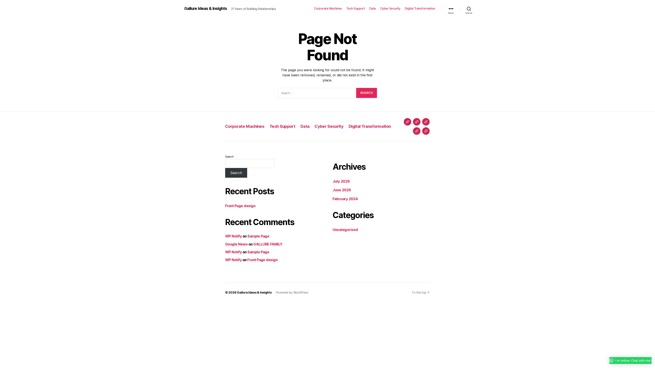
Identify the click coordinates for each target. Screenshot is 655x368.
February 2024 (345, 199)
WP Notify (233, 236)
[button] (630, 360)
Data (372, 8)
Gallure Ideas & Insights (205, 8)
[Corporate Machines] (407, 122)
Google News (236, 244)
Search (229, 156)
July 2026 (341, 181)
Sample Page (258, 236)
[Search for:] (316, 93)
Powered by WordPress (292, 292)
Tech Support (355, 8)
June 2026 (342, 190)
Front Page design (240, 206)
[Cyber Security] (416, 131)
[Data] (426, 122)
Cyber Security (390, 8)
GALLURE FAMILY (267, 244)
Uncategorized (345, 230)
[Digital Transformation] (426, 131)
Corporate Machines (328, 8)
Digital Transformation (420, 8)
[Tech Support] (416, 122)
